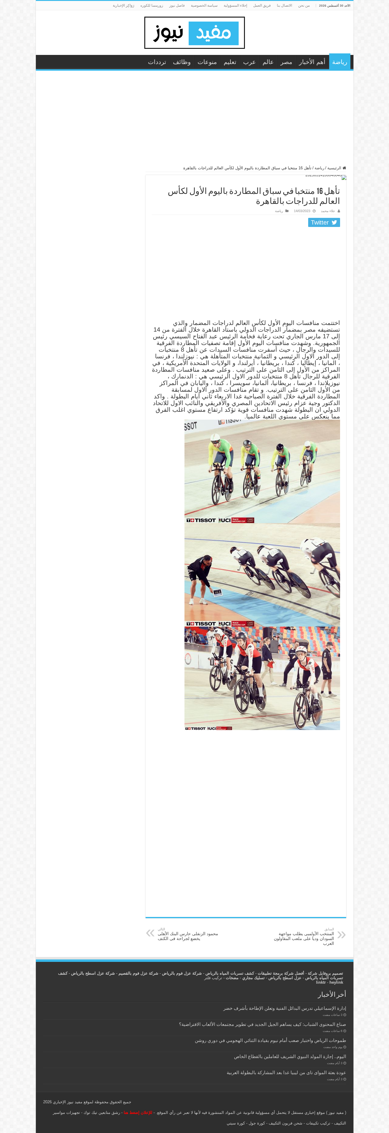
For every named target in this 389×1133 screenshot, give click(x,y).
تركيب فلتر (213, 978)
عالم (268, 62)
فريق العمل (262, 5)
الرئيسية (335, 168)
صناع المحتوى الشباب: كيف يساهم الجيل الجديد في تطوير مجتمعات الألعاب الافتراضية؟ (262, 1024)
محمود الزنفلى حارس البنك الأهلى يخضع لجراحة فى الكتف (188, 934)
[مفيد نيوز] (194, 31)
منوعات (207, 62)
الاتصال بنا (284, 5)
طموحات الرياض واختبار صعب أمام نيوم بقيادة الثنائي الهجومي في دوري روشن (270, 1040)
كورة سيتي (236, 1123)
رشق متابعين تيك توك (102, 1112)
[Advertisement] (194, 120)
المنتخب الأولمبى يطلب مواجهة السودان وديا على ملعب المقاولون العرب (304, 936)
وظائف (182, 62)
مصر (286, 62)
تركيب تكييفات (318, 1123)
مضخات (232, 978)
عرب (249, 62)
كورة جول (256, 1123)
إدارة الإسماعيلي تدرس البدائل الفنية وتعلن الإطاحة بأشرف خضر (284, 1008)
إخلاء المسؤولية (235, 5)
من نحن (304, 5)
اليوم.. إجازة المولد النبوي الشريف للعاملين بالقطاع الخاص (290, 1056)
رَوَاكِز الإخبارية (123, 5)
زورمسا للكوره (151, 5)
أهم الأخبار (312, 62)
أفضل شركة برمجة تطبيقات (281, 973)
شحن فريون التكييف (285, 1123)
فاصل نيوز (177, 5)
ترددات (157, 62)
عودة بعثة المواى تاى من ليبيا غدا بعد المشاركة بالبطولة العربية (286, 1072)
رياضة (339, 62)
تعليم (230, 62)
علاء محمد (328, 211)
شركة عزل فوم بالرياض (182, 973)
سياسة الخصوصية (204, 5)
